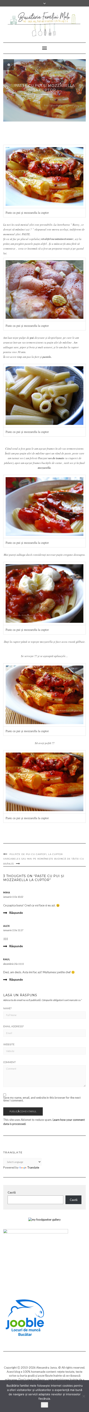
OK (44, 1405)
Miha (6, 892)
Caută (12, 1192)
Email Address (13, 1026)
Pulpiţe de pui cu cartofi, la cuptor (36, 854)
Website (8, 1044)
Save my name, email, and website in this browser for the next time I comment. (42, 1099)
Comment (9, 1062)
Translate (33, 1167)
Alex (6, 925)
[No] (83, 1396)
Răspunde (16, 912)
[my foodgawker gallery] (44, 1219)
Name (7, 1008)
